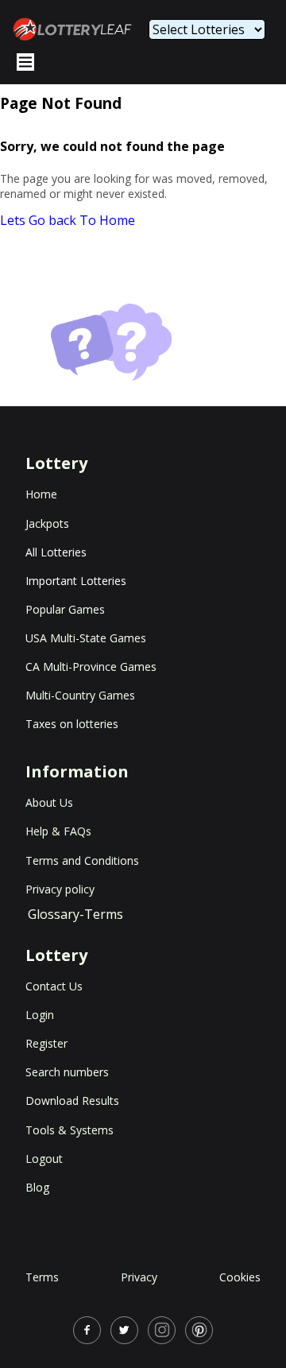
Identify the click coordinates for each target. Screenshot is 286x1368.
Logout (44, 1158)
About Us (49, 802)
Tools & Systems (69, 1129)
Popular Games (65, 609)
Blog (37, 1187)
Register (46, 1043)
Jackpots (47, 523)
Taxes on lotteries (71, 723)
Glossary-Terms (75, 914)
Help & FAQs (58, 831)
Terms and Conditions (82, 860)
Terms (42, 1277)
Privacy (139, 1277)
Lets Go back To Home (67, 220)
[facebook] (87, 1330)
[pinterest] (199, 1330)
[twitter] (124, 1330)
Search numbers (67, 1071)
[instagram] (162, 1330)
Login (39, 1014)
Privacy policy (60, 889)
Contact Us (54, 986)
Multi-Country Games (80, 695)
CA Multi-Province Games (91, 666)
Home (41, 494)
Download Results (72, 1100)
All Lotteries (56, 552)
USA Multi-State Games (85, 637)
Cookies (240, 1277)
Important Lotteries (75, 580)
